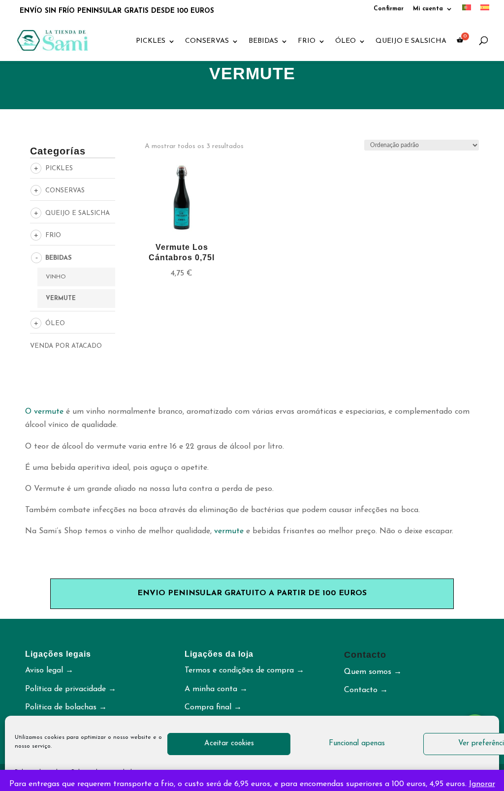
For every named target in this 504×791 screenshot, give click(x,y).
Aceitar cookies (229, 743)
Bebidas (263, 41)
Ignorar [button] (482, 784)
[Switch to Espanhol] (484, 10)
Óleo (345, 41)
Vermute (61, 299)
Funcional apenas (357, 743)
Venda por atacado (66, 346)
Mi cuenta (428, 9)
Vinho (56, 277)
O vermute (44, 412)
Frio (306, 41)
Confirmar (389, 9)
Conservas (207, 41)
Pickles (150, 41)
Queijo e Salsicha (411, 41)
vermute (229, 531)
